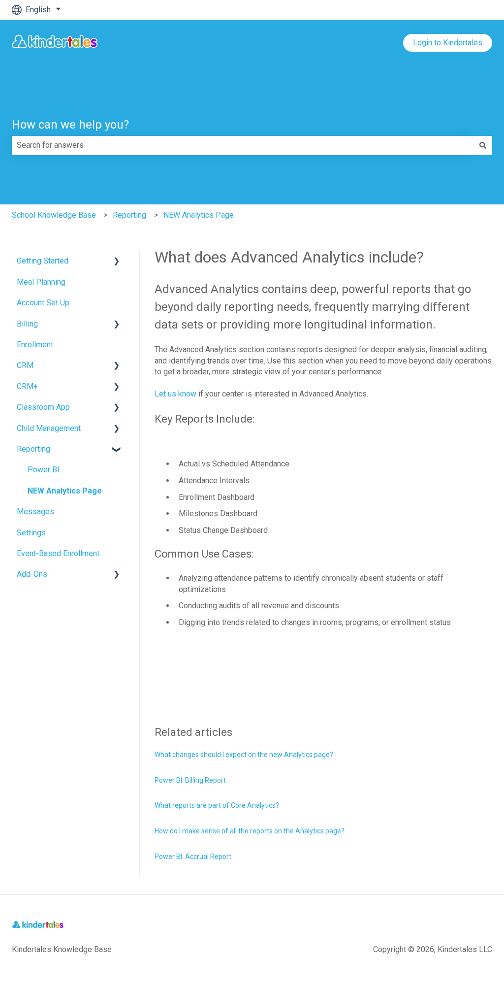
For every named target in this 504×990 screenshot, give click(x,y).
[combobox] (242, 145)
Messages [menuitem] (35, 511)
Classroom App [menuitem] (43, 407)
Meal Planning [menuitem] (41, 282)
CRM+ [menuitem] (27, 386)
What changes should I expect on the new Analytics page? (244, 755)
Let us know (175, 393)
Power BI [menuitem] (44, 469)
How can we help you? (70, 125)
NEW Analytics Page (198, 215)
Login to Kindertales (447, 42)
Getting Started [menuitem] (42, 260)
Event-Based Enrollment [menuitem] (58, 553)
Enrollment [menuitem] (35, 344)
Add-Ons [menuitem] (32, 574)
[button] (117, 262)
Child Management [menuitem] (49, 428)
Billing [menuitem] (27, 324)
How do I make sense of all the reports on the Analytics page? (250, 831)
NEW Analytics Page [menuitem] (65, 490)
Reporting (129, 215)
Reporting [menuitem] (33, 449)
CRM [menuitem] (25, 365)
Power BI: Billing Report (190, 780)
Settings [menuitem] (31, 532)
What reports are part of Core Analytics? (217, 805)
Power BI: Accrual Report (193, 856)
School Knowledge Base (54, 215)
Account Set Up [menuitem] (43, 302)
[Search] (482, 145)
